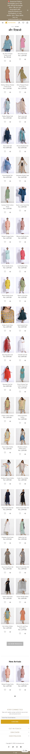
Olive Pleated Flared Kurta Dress (22, 85)
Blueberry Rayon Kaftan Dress (22, 447)
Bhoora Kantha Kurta (22, 236)
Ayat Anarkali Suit (22, 325)
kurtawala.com (10, 23)
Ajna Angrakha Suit (7, 354)
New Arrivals (15, 661)
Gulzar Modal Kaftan (22, 596)
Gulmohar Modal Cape (22, 175)
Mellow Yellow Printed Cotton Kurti (7, 85)
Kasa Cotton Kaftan (7, 447)
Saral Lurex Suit (22, 116)
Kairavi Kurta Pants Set (22, 567)
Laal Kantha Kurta (22, 266)
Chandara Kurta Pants (8, 537)
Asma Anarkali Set (7, 175)
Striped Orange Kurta (8, 236)
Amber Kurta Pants (7, 325)
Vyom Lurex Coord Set (22, 205)
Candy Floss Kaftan (22, 478)
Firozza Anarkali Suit (22, 145)
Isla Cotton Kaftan (7, 626)
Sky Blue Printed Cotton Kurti (7, 54)
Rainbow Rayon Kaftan (7, 478)
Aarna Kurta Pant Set (7, 507)
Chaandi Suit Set (22, 354)
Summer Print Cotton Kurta (8, 205)
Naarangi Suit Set (7, 384)
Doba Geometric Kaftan (22, 416)
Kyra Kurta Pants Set (7, 567)
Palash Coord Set (22, 295)
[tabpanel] (7, 680)
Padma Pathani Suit (7, 116)
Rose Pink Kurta (22, 53)
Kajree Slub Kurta (7, 596)
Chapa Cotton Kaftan (7, 415)
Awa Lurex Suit (7, 145)
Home (12, 26)
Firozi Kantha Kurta (7, 266)
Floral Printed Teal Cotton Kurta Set (22, 385)
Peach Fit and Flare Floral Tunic (22, 627)
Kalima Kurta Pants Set (22, 507)
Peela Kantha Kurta (7, 295)
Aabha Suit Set (22, 537)
